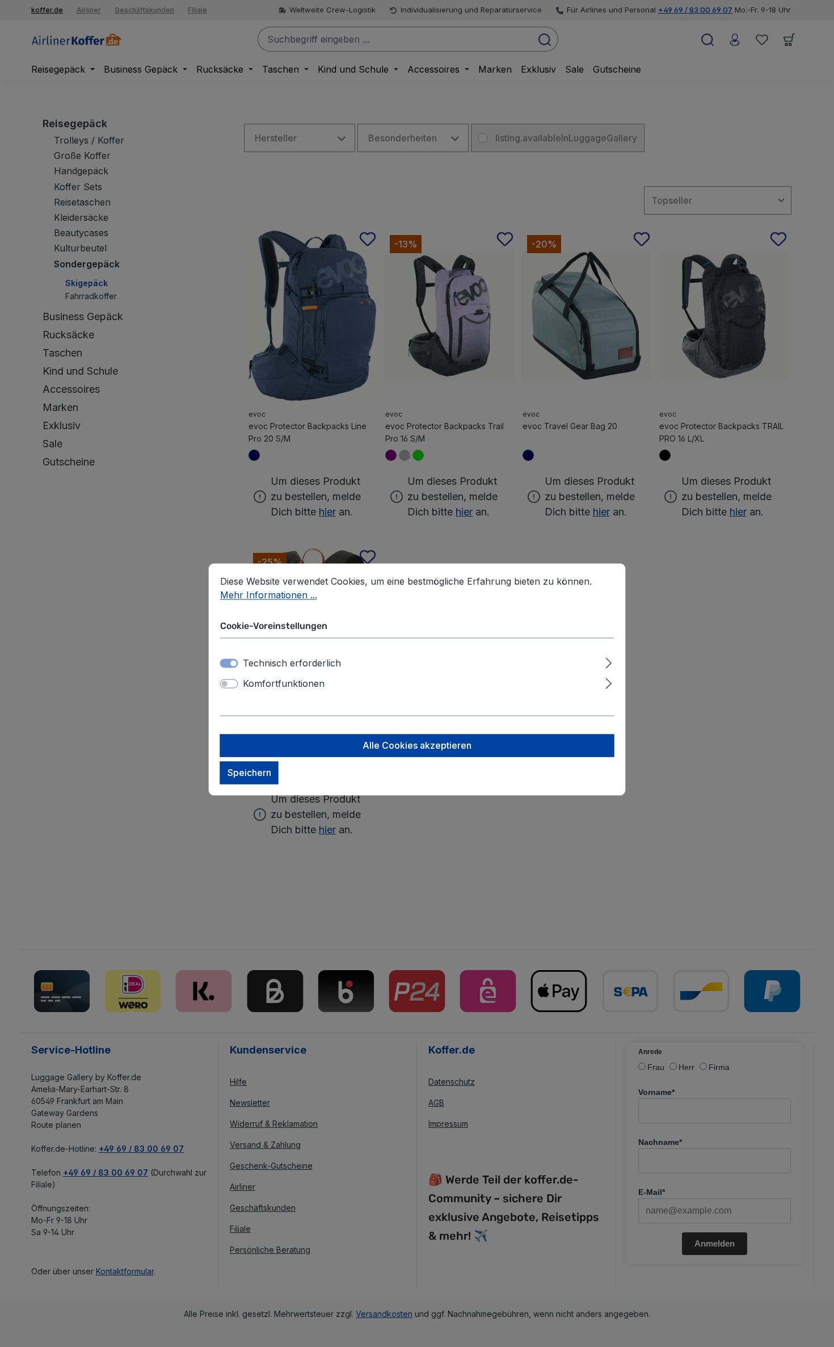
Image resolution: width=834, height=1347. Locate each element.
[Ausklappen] (608, 661)
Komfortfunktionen (284, 683)
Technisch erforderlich (292, 663)
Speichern (249, 772)
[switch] (229, 683)
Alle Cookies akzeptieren (417, 745)
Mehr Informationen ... (268, 595)
